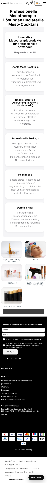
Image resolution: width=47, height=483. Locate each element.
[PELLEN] (35, 249)
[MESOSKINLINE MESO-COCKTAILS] (11, 249)
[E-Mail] (23, 334)
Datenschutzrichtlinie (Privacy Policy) (28, 343)
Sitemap (4, 414)
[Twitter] (9, 358)
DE (39, 3)
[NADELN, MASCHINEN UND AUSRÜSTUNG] (35, 272)
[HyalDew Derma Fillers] (11, 295)
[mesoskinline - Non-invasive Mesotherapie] (12, 3)
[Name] (23, 330)
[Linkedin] (21, 358)
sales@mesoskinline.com (16, 399)
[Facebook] (4, 358)
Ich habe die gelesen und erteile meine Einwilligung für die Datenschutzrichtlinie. (24, 345)
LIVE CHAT (36, 477)
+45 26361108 (12, 396)
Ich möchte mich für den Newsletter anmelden (23, 338)
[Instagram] (13, 358)
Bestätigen (10, 352)
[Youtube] (17, 358)
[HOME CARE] (11, 272)
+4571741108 (12, 393)
